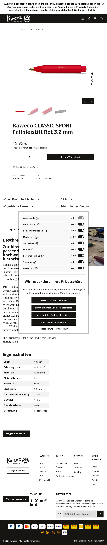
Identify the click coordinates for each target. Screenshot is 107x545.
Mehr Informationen (70, 292)
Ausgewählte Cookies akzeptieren (54, 315)
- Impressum (61, 328)
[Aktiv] (81, 217)
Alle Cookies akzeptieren (53, 322)
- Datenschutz (46, 328)
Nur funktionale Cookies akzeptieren (53, 307)
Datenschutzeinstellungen (53, 300)
